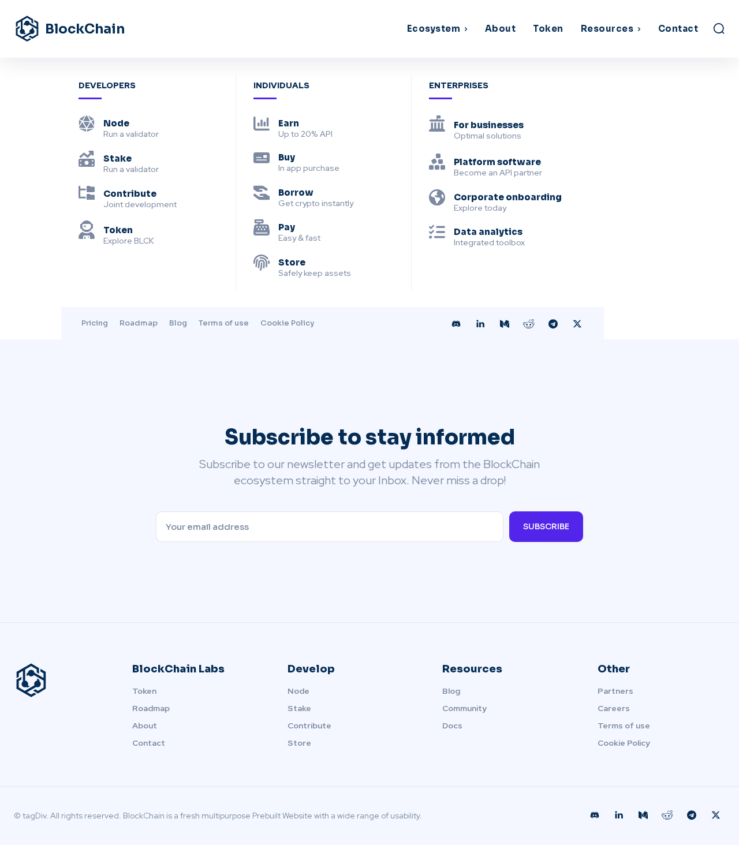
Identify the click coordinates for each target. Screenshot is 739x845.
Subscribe (546, 526)
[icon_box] (119, 127)
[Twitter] (577, 324)
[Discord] (456, 324)
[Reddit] (529, 324)
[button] (718, 28)
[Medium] (504, 324)
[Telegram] (553, 324)
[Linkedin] (480, 324)
